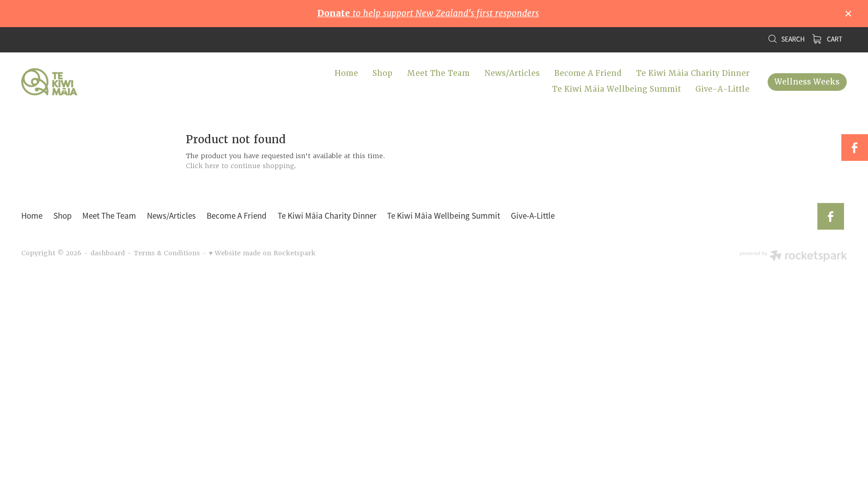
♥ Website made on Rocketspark (262, 253)
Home (346, 73)
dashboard (107, 253)
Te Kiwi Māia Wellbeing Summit (616, 89)
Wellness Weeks (807, 82)
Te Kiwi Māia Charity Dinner (693, 73)
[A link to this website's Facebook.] (854, 147)
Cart (834, 39)
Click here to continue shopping (240, 166)
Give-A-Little (722, 89)
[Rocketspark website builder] (793, 256)
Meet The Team (438, 73)
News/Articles (512, 73)
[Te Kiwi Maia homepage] (103, 81)
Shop (382, 73)
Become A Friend (588, 73)
